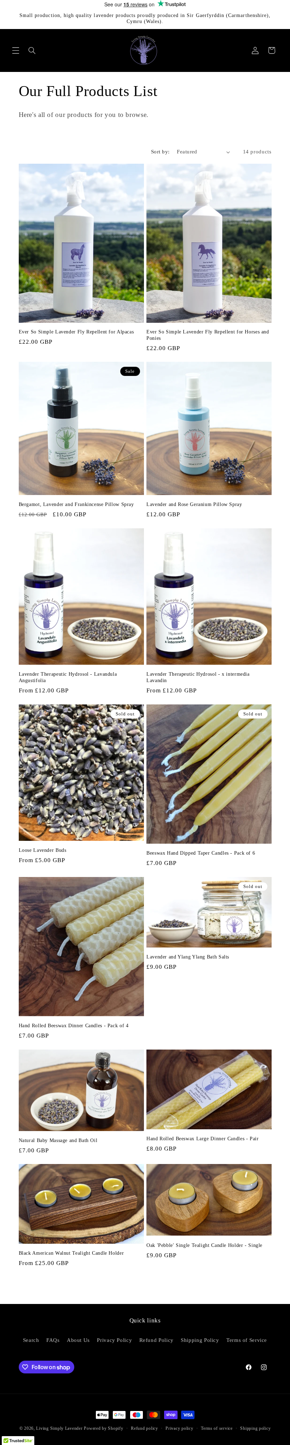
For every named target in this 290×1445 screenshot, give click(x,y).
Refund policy (144, 1428)
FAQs (53, 1340)
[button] (15, 50)
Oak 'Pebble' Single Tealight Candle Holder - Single (204, 1245)
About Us (78, 1340)
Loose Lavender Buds (42, 850)
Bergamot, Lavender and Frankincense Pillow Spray (76, 504)
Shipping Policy (200, 1340)
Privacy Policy (114, 1340)
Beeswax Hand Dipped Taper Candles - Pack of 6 (200, 853)
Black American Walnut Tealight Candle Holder (71, 1253)
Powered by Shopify (103, 1428)
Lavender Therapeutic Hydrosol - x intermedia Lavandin (198, 677)
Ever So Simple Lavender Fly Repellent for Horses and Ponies (207, 335)
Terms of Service (246, 1340)
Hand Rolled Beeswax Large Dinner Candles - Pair (202, 1138)
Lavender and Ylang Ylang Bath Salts (187, 957)
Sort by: (160, 151)
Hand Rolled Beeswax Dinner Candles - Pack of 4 (74, 1025)
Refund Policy (156, 1340)
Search (31, 1340)
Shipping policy (255, 1428)
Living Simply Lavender (59, 1428)
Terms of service (217, 1428)
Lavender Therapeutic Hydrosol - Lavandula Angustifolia (68, 677)
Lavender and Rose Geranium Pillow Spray (194, 504)
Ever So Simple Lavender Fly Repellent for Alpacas (76, 331)
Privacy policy (179, 1428)
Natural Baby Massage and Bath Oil (58, 1140)
